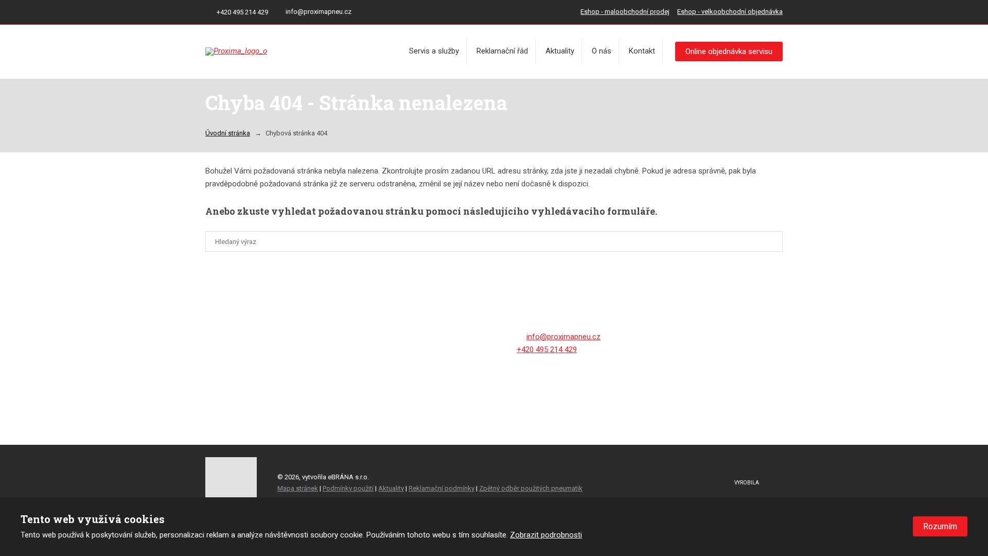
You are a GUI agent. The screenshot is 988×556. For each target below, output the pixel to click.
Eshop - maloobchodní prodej (624, 11)
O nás (601, 51)
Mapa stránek (297, 488)
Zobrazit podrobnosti (546, 535)
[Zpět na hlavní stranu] (282, 51)
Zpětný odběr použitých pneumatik (531, 488)
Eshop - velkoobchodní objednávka (730, 11)
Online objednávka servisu (728, 51)
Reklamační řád (502, 51)
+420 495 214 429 (547, 349)
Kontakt (642, 51)
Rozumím (940, 526)
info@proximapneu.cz (563, 336)
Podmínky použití (348, 488)
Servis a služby (434, 51)
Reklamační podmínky (441, 488)
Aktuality (559, 51)
